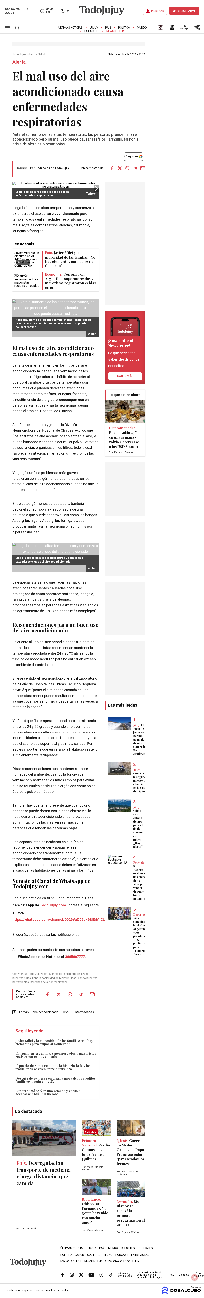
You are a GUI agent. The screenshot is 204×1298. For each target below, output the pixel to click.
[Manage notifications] (194, 1277)
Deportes (128, 1248)
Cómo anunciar (199, 1275)
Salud (42, 54)
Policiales (91, 31)
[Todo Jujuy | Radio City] (172, 28)
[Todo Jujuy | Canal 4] (160, 28)
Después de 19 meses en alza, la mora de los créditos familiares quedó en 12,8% (55, 1080)
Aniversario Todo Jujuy (122, 1261)
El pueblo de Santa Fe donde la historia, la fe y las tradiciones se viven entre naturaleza (52, 1067)
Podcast (121, 1255)
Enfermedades (84, 1012)
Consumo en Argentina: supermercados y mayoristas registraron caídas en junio (55, 1055)
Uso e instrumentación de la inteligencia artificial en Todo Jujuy (149, 1275)
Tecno (107, 1255)
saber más (125, 376)
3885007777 (75, 957)
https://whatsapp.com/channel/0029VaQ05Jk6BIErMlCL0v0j (62, 919)
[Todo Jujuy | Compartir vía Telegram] (135, 168)
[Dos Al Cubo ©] (181, 1293)
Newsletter (115, 31)
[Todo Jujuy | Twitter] (81, 1275)
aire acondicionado (63, 213)
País (108, 28)
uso (66, 1012)
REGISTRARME (187, 11)
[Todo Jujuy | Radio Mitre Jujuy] (184, 28)
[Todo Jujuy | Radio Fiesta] (197, 28)
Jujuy (94, 28)
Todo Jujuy (19, 54)
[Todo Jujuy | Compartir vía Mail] (143, 168)
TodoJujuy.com (53, 905)
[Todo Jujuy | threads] (101, 1275)
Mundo (142, 28)
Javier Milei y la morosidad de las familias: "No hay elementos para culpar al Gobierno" (54, 1042)
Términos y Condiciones (125, 1275)
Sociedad (93, 1255)
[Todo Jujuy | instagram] (72, 1275)
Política (124, 28)
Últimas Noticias (70, 28)
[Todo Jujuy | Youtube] (91, 1275)
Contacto (184, 1275)
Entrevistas (140, 1255)
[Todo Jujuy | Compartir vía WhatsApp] (127, 168)
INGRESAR (157, 11)
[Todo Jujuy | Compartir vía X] (119, 168)
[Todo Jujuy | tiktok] (111, 1275)
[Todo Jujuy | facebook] (62, 1275)
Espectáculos (70, 1261)
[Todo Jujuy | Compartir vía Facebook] (112, 168)
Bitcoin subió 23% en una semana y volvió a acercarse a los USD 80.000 (47, 1092)
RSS (172, 1275)
